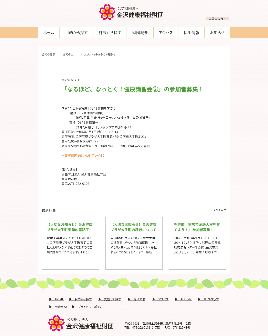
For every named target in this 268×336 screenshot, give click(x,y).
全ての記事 (48, 54)
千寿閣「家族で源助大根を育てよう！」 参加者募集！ (197, 227)
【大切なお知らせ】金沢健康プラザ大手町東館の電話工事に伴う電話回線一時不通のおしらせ (70, 227)
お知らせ (68, 54)
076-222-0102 (141, 327)
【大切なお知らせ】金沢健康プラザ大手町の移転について (133, 227)
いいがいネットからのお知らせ (98, 54)
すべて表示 (219, 210)
